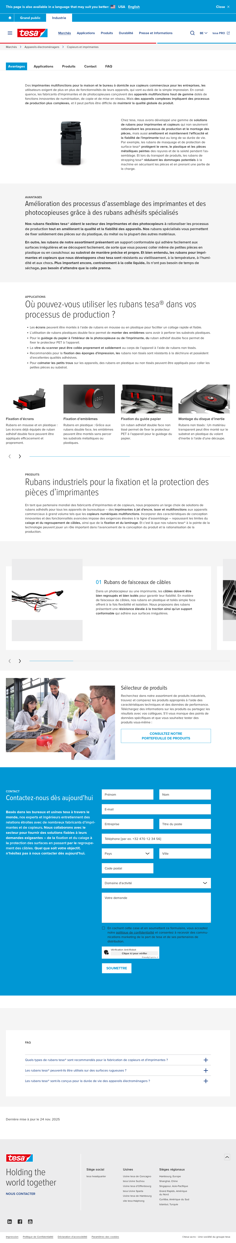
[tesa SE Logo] (32, 33)
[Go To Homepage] (10, 18)
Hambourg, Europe (170, 1176)
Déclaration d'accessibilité (72, 1236)
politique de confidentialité (135, 932)
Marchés (11, 46)
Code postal (113, 868)
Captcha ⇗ (150, 957)
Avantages (16, 66)
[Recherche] (192, 33)
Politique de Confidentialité (38, 1236)
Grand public (30, 18)
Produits (68, 66)
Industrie (59, 18)
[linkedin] (9, 1223)
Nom (165, 794)
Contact (90, 66)
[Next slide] (20, 456)
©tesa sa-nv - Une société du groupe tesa (206, 1236)
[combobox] (125, 855)
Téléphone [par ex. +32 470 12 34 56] (133, 839)
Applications (43, 66)
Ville (165, 853)
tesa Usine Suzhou (134, 1181)
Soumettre (116, 968)
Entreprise (112, 824)
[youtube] (30, 1223)
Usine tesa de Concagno (137, 1176)
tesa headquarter (96, 1176)
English (134, 7)
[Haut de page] (227, 1157)
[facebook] (20, 1223)
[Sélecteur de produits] (60, 719)
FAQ (108, 66)
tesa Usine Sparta (133, 1191)
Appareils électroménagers (42, 46)
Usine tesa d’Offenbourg (137, 1186)
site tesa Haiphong (133, 1200)
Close (220, 7)
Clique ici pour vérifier (134, 953)
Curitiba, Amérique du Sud (174, 1199)
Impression (12, 1236)
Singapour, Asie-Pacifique (173, 1186)
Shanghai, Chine (168, 1181)
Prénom (110, 794)
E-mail (109, 809)
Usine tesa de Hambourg (137, 1195)
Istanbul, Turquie (168, 1204)
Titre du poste (172, 824)
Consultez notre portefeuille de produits (166, 736)
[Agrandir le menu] (10, 33)
